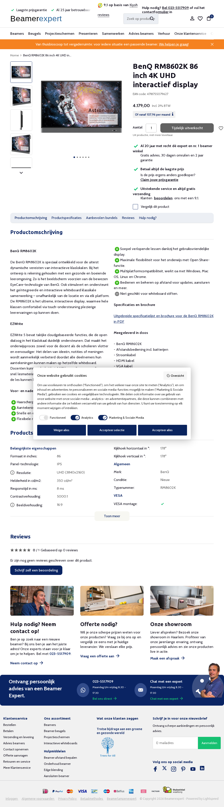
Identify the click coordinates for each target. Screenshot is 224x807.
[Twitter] (164, 769)
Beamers (17, 33)
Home (14, 55)
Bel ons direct (102, 699)
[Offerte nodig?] (112, 601)
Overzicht (177, 376)
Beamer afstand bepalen (60, 758)
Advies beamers (141, 33)
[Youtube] (193, 769)
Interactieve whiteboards (60, 743)
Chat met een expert (164, 699)
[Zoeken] (152, 18)
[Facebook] (155, 769)
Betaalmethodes (92, 798)
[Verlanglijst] (200, 18)
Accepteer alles (162, 430)
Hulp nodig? (148, 218)
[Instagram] (173, 769)
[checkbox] (51, 417)
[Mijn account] (192, 18)
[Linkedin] (202, 769)
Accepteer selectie (112, 430)
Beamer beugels (55, 731)
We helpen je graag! (174, 44)
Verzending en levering (18, 737)
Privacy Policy (67, 798)
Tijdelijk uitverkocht (187, 128)
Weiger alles (61, 430)
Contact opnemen (15, 749)
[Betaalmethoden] (45, 791)
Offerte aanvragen (15, 755)
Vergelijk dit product (155, 206)
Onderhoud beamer (57, 764)
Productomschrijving (31, 218)
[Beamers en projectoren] (37, 18)
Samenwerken (113, 33)
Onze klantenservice (190, 33)
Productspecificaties (66, 218)
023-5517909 (60, 654)
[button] (74, 157)
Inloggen (12, 798)
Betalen (8, 731)
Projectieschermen (59, 33)
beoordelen (163, 198)
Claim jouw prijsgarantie (159, 180)
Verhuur (164, 33)
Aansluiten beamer (56, 776)
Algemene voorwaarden (38, 798)
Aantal (137, 127)
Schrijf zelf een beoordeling (36, 570)
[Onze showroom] (182, 601)
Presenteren (88, 33)
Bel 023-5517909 (175, 8)
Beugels (34, 33)
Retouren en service (16, 762)
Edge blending (53, 770)
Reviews (128, 218)
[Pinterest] (183, 769)
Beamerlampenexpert (121, 798)
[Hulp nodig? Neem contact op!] (42, 601)
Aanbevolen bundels (101, 218)
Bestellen (9, 725)
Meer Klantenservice (17, 768)
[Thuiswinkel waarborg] (174, 790)
